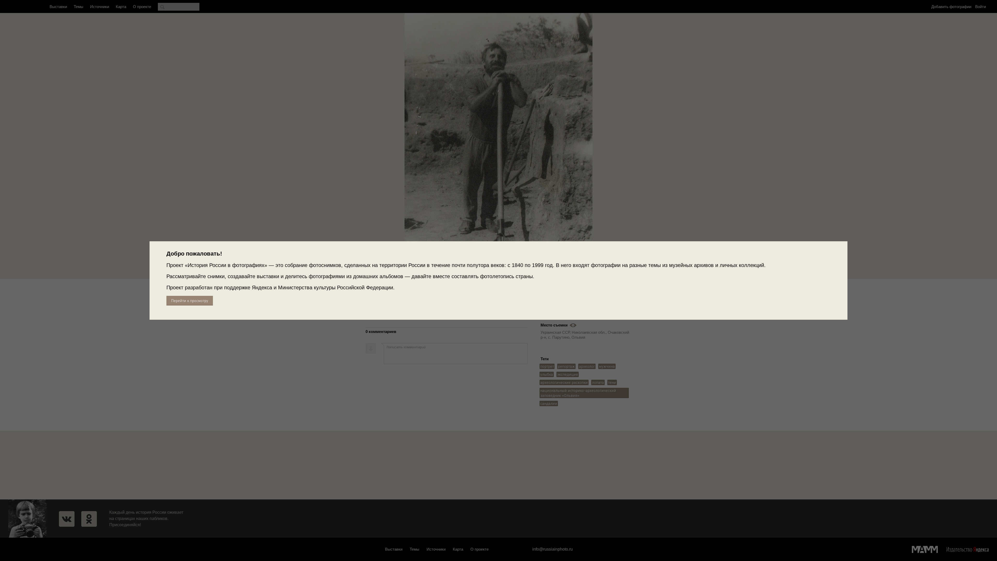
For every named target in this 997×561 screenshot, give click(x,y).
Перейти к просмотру (189, 300)
